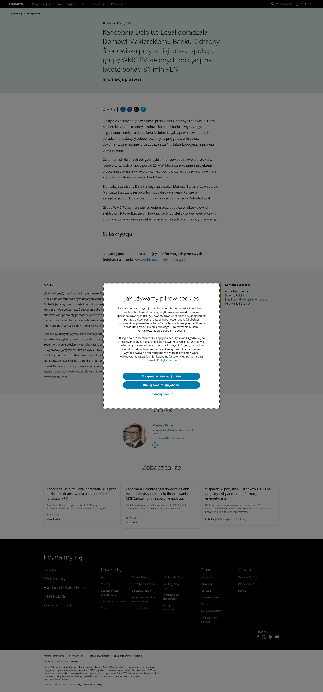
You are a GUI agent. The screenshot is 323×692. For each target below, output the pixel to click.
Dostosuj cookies (162, 394)
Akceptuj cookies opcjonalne (161, 376)
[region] (161, 346)
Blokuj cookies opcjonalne (161, 385)
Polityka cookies (167, 360)
